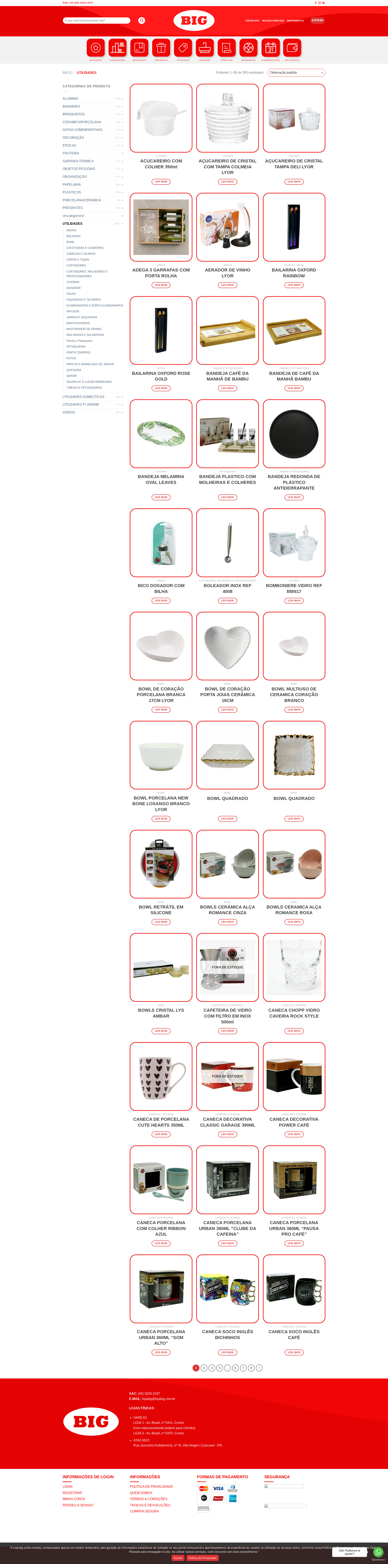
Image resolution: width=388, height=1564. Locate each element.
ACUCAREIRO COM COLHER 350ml (161, 163)
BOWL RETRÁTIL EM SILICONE (161, 909)
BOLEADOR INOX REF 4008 (227, 588)
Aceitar (178, 1558)
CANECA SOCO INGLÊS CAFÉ (294, 1334)
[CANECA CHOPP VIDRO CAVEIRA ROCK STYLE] (294, 967)
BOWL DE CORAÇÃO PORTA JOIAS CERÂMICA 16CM (227, 694)
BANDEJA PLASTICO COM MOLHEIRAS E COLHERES (227, 479)
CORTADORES (76, 265)
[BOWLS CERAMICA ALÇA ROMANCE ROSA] (294, 864)
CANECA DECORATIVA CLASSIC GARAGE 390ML (227, 1122)
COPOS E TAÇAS (77, 259)
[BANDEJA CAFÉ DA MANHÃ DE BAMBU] (227, 330)
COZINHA (72, 282)
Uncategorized (73, 215)
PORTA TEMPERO (78, 352)
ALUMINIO (70, 98)
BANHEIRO (71, 106)
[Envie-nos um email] (323, 3)
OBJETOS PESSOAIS (79, 169)
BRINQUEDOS (74, 114)
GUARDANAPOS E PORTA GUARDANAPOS (94, 305)
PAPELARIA (72, 184)
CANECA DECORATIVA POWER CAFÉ (294, 1122)
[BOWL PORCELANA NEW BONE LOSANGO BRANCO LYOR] (161, 755)
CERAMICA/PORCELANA (82, 122)
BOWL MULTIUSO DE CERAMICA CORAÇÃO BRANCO (294, 694)
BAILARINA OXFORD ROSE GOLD (161, 376)
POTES (71, 358)
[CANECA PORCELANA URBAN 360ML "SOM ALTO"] (161, 1289)
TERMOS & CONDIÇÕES (149, 1499)
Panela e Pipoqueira (79, 340)
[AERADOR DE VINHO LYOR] (227, 227)
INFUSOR (72, 311)
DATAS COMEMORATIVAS (83, 129)
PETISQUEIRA (75, 346)
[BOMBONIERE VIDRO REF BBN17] (294, 542)
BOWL (70, 242)
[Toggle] (122, 98)
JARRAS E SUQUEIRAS (81, 317)
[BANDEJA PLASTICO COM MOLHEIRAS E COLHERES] (227, 433)
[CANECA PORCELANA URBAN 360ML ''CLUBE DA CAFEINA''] (227, 1180)
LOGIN (68, 1486)
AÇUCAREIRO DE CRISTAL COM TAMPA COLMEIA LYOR (227, 166)
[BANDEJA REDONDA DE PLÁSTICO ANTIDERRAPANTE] (294, 433)
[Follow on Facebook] (315, 3)
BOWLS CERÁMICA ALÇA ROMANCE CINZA (227, 909)
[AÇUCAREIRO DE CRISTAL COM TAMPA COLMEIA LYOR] (227, 118)
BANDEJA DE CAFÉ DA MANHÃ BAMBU (294, 376)
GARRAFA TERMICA (78, 161)
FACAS (71, 293)
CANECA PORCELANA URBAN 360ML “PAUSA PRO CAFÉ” (294, 1228)
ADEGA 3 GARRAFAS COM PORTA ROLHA (161, 272)
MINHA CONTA (74, 1499)
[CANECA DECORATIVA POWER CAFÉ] (294, 1076)
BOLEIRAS (73, 236)
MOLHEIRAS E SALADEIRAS (85, 334)
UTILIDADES (72, 223)
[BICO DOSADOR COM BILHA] (161, 542)
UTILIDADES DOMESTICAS (83, 397)
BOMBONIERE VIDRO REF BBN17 (294, 588)
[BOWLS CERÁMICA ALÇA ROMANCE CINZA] (227, 864)
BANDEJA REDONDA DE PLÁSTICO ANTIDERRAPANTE (294, 482)
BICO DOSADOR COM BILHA (161, 588)
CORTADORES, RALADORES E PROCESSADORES (87, 274)
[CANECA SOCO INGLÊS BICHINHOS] (227, 1289)
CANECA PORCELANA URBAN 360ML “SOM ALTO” (161, 1337)
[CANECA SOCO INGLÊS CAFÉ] (294, 1289)
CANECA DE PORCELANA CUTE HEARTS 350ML (161, 1122)
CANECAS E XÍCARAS (80, 253)
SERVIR (71, 375)
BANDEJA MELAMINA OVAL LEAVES (161, 479)
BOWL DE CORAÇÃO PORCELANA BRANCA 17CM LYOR (161, 694)
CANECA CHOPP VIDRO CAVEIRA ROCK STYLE (294, 1013)
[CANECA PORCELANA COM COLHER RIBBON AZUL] (161, 1180)
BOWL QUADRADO (227, 798)
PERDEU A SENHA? (78, 1505)
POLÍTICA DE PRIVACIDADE (151, 1486)
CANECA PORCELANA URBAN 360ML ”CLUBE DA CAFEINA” (227, 1228)
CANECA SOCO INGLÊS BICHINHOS (227, 1334)
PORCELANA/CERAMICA (82, 200)
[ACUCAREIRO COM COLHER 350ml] (161, 118)
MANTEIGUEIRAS (78, 323)
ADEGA (71, 230)
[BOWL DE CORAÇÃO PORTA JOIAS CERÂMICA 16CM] (227, 646)
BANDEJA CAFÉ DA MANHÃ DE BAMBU (227, 376)
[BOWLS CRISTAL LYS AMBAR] (161, 967)
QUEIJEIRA (73, 370)
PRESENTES (73, 208)
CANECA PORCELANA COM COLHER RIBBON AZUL (161, 1228)
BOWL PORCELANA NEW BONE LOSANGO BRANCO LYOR (161, 803)
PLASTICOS (72, 192)
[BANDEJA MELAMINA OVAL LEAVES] (161, 433)
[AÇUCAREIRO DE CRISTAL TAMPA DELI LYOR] (294, 118)
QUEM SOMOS (141, 1493)
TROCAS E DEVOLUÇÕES (150, 1505)
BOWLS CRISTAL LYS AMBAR (161, 1013)
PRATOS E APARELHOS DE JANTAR (90, 364)
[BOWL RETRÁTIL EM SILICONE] (161, 864)
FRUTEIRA (71, 153)
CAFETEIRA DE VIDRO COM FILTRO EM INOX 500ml (227, 1016)
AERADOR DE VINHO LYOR (227, 272)
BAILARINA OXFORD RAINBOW (294, 272)
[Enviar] (141, 20)
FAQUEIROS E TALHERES (83, 299)
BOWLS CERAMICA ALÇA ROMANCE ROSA (294, 909)
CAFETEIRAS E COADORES (84, 247)
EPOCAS (69, 145)
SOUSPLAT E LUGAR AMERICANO (89, 381)
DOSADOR (73, 287)
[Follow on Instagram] (319, 3)
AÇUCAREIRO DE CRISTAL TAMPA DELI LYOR (294, 163)
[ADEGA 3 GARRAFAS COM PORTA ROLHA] (161, 227)
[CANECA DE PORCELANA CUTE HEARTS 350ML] (161, 1076)
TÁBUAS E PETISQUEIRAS (84, 387)
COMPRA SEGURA (144, 1511)
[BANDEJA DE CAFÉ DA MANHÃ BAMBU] (294, 330)
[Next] (259, 1368)
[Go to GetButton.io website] (378, 1560)
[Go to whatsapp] (378, 1552)
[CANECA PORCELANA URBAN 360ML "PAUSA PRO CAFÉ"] (294, 1180)
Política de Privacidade (203, 1558)
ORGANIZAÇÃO (75, 176)
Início (67, 72)
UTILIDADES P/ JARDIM (81, 404)
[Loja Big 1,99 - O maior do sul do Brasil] (194, 20)
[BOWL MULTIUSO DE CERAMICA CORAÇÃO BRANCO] (294, 646)
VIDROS (69, 412)
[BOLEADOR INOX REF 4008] (227, 542)
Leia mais (161, 181)
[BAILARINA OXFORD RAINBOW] (294, 227)
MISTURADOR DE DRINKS (83, 329)
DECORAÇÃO (73, 137)
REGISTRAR (72, 1493)
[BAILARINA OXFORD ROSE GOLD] (161, 330)
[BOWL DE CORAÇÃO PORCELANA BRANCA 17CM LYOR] (161, 646)
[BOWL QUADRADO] (227, 755)
